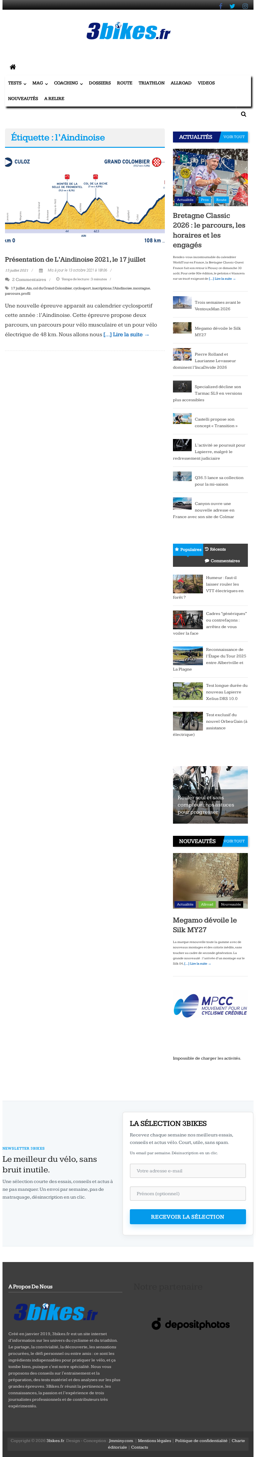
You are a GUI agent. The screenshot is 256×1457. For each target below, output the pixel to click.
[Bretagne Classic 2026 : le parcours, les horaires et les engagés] (210, 177)
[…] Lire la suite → (126, 334)
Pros (205, 199)
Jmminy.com (121, 1440)
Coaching (66, 83)
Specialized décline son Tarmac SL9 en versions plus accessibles (207, 393)
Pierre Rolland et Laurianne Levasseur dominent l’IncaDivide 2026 (204, 361)
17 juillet (18, 288)
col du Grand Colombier (52, 288)
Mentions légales (154, 1440)
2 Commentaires (28, 279)
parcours (12, 293)
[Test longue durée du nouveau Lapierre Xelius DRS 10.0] (188, 690)
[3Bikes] (55, 1311)
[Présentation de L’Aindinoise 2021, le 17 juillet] (85, 199)
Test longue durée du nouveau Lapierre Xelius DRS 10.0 (227, 692)
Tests (15, 83)
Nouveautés (23, 98)
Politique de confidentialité (201, 1440)
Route (124, 83)
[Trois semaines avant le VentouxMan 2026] (182, 302)
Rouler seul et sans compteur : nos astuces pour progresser (206, 805)
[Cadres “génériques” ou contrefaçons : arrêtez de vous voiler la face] (188, 619)
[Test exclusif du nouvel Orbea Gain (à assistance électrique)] (188, 720)
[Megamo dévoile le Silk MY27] (182, 327)
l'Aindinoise (122, 288)
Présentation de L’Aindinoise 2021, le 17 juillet (75, 259)
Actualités (185, 199)
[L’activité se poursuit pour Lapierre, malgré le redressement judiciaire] (182, 444)
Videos (206, 83)
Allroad (181, 83)
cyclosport (82, 288)
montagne (141, 288)
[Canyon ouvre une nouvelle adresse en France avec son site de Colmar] (182, 503)
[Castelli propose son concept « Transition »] (182, 418)
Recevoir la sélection (187, 1217)
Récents (218, 549)
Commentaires (225, 560)
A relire (54, 98)
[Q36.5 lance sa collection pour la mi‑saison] (182, 477)
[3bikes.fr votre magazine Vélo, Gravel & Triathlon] (13, 67)
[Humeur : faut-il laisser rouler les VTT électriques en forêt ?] (188, 583)
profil (25, 293)
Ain (29, 288)
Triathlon (152, 83)
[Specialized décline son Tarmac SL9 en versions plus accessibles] (182, 386)
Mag (37, 83)
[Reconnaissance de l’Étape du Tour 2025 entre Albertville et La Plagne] (188, 655)
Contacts (139, 1447)
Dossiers (100, 83)
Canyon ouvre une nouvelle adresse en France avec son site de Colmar (203, 510)
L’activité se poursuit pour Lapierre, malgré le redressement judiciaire (209, 452)
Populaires (190, 549)
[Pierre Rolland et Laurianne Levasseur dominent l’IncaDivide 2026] (182, 354)
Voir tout (234, 136)
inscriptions (101, 288)
